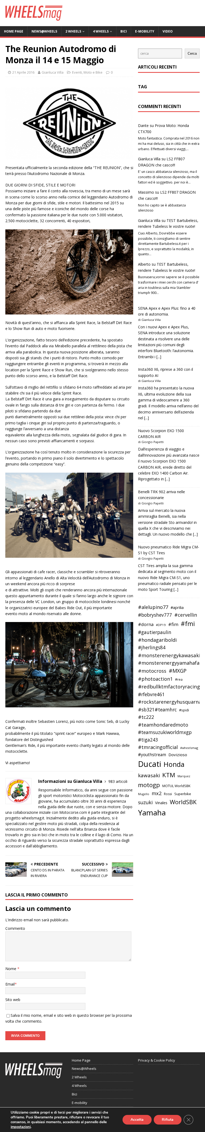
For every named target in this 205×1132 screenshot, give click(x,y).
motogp (149, 785)
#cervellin (185, 615)
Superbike (182, 793)
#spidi (184, 710)
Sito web (12, 999)
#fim (173, 624)
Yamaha (152, 812)
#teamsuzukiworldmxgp (165, 732)
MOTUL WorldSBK (176, 785)
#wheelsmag (189, 748)
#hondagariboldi (157, 640)
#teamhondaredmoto (163, 725)
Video (168, 31)
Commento (15, 928)
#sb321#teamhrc (157, 709)
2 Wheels (73, 31)
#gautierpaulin (154, 632)
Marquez (184, 776)
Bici (123, 31)
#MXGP (178, 670)
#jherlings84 (151, 647)
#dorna (145, 624)
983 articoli (117, 781)
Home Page (13, 31)
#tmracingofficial (158, 747)
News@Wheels (44, 31)
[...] (158, 356)
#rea (179, 679)
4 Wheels (101, 31)
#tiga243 (148, 740)
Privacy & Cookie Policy (156, 1060)
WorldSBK (183, 802)
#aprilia (177, 607)
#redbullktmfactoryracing (169, 686)
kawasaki (149, 775)
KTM (168, 775)
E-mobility (144, 31)
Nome (11, 968)
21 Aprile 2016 (23, 72)
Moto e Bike (93, 72)
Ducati (149, 764)
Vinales (161, 802)
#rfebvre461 (151, 694)
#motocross (152, 671)
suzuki (145, 802)
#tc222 (146, 717)
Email (10, 984)
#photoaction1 (155, 679)
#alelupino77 (153, 607)
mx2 (156, 793)
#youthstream (152, 755)
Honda (174, 764)
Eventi (77, 72)
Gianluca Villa (53, 72)
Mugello (143, 794)
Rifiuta (168, 1119)
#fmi (188, 623)
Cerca (192, 53)
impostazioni (21, 1127)
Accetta (137, 1119)
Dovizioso (177, 754)
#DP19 (161, 625)
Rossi (168, 794)
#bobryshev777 (155, 615)
